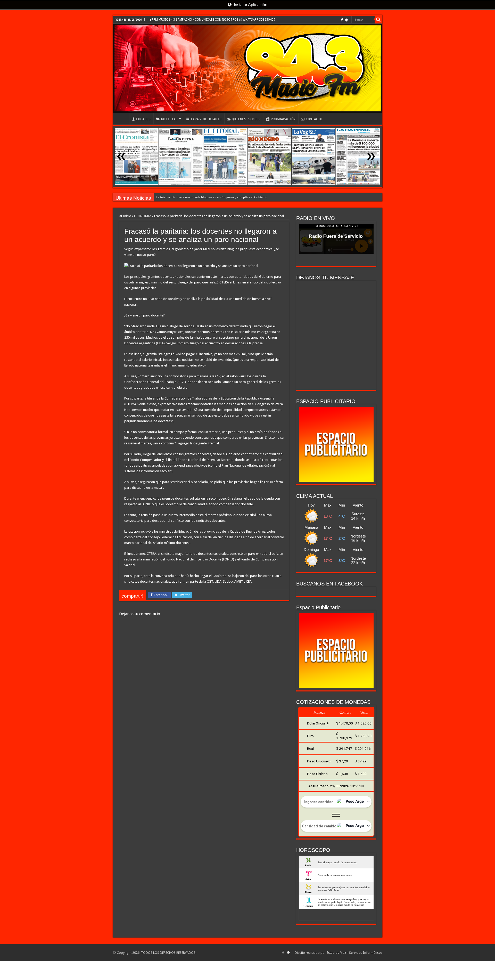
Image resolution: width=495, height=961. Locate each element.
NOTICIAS (169, 119)
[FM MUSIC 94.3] (247, 68)
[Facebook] (341, 20)
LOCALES (143, 119)
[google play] (346, 20)
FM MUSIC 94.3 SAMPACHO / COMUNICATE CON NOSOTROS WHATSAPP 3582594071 (215, 19)
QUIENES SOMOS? (246, 119)
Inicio (126, 216)
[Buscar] (378, 19)
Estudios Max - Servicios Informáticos (354, 953)
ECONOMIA (142, 216)
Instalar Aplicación (250, 5)
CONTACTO (314, 119)
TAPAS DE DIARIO (206, 119)
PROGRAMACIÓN (283, 119)
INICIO (122, 118)
